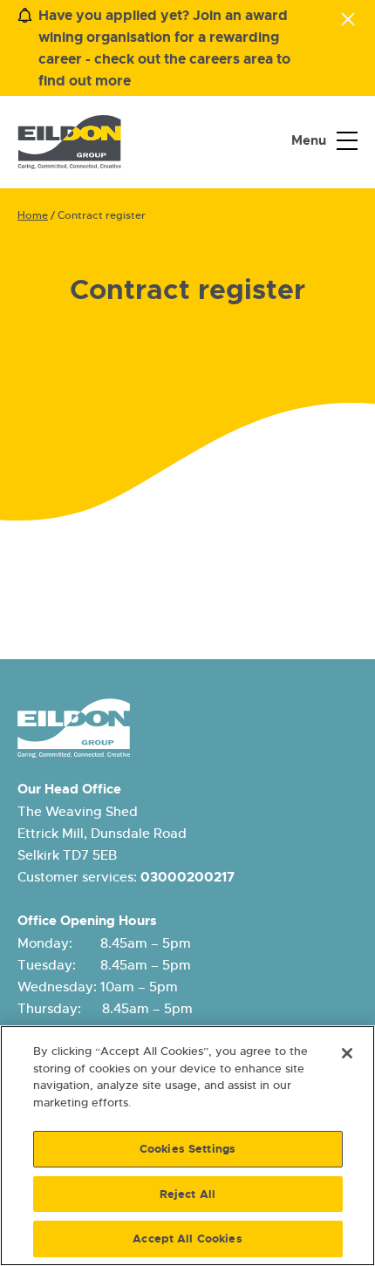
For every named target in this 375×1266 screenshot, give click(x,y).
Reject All (187, 1194)
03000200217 (187, 877)
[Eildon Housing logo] (69, 142)
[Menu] (347, 141)
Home (32, 215)
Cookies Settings (187, 1148)
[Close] (347, 1053)
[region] (187, 1145)
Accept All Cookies (187, 1238)
